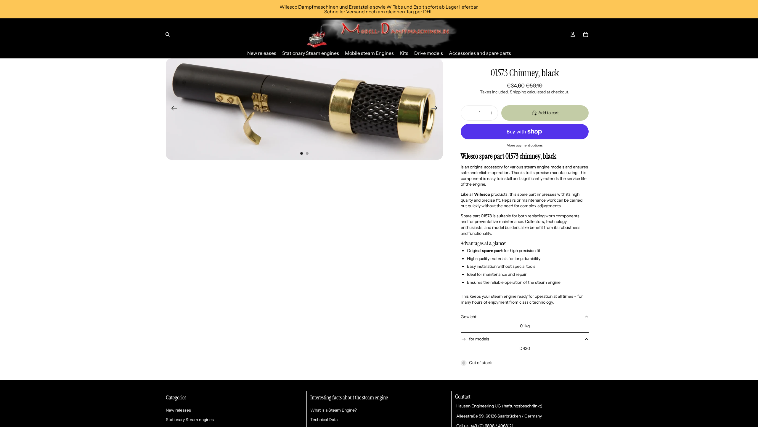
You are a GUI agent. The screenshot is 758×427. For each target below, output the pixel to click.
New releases (178, 410)
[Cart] (585, 34)
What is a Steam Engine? (333, 410)
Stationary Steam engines (190, 419)
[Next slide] (436, 109)
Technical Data (324, 419)
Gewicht (468, 316)
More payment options (525, 145)
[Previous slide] (172, 109)
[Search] (167, 34)
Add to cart (548, 112)
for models (479, 339)
